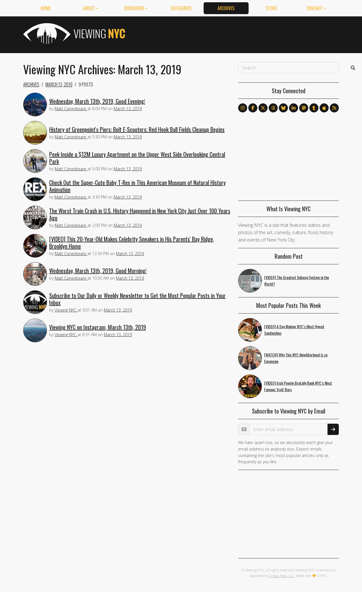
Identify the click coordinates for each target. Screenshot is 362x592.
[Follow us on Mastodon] (303, 108)
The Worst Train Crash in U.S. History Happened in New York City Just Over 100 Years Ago (139, 214)
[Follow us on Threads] (273, 108)
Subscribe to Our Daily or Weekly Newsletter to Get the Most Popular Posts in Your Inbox (137, 299)
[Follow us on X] (263, 108)
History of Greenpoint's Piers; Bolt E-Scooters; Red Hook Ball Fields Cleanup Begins (137, 129)
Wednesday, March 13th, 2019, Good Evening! (97, 101)
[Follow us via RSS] (334, 108)
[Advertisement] (236, 33)
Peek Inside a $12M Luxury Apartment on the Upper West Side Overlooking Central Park (137, 158)
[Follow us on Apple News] (324, 108)
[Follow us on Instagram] (242, 108)
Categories (181, 8)
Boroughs (134, 8)
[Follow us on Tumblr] (313, 108)
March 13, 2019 (59, 84)
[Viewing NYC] (73, 33)
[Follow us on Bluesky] (283, 108)
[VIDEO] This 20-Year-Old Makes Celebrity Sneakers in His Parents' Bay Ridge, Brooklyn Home (131, 242)
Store (271, 8)
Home (46, 8)
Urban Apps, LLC (281, 575)
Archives (225, 8)
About (89, 8)
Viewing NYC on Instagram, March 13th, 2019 (97, 327)
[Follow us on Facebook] (252, 108)
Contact (315, 8)
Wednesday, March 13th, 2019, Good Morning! (97, 270)
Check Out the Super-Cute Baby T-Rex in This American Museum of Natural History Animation (137, 186)
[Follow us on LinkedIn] (293, 108)
